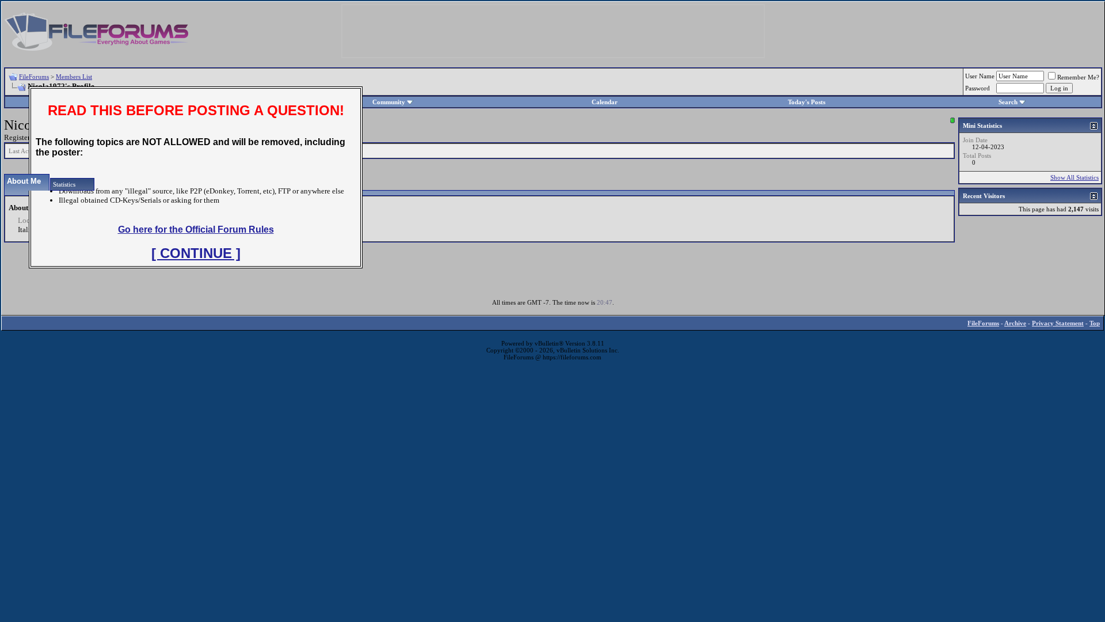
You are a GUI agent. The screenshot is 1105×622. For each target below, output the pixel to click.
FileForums (34, 76)
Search (1008, 101)
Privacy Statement (1058, 323)
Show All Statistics (1074, 177)
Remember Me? (1078, 77)
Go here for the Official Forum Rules (196, 229)
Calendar (605, 101)
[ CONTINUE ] (196, 253)
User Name (980, 76)
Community (388, 101)
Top (1094, 323)
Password (977, 88)
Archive (1015, 323)
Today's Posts (806, 101)
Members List (74, 76)
